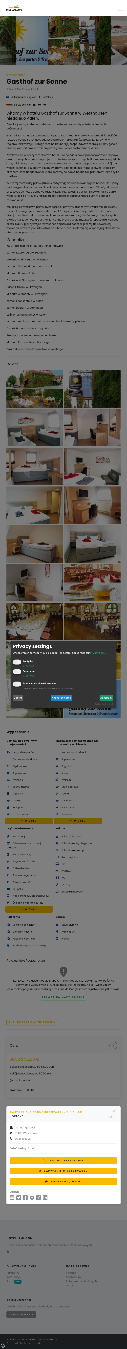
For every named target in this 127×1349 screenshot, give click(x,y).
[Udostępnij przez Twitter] (18, 1199)
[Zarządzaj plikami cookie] (3, 1345)
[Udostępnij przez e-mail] (12, 1199)
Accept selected (61, 698)
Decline (18, 698)
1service (28, 666)
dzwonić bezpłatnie (66, 1160)
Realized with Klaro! (104, 704)
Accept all (106, 698)
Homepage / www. (65, 1181)
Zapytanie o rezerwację (65, 1171)
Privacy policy (98, 653)
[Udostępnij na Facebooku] (25, 1199)
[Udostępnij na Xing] (38, 1199)
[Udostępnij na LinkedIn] (45, 1199)
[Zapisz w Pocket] (32, 1199)
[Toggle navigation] (120, 8)
